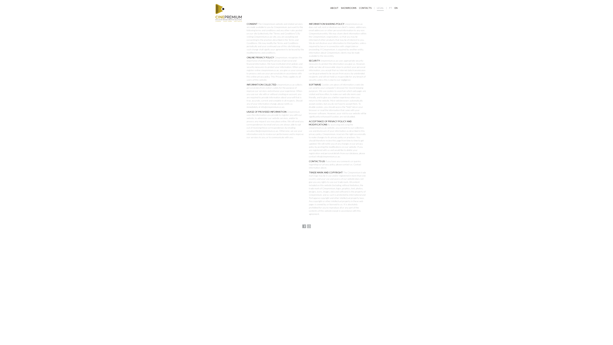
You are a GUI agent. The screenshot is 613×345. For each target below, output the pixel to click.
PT (390, 8)
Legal (380, 8)
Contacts (365, 8)
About (334, 8)
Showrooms (348, 8)
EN (396, 8)
